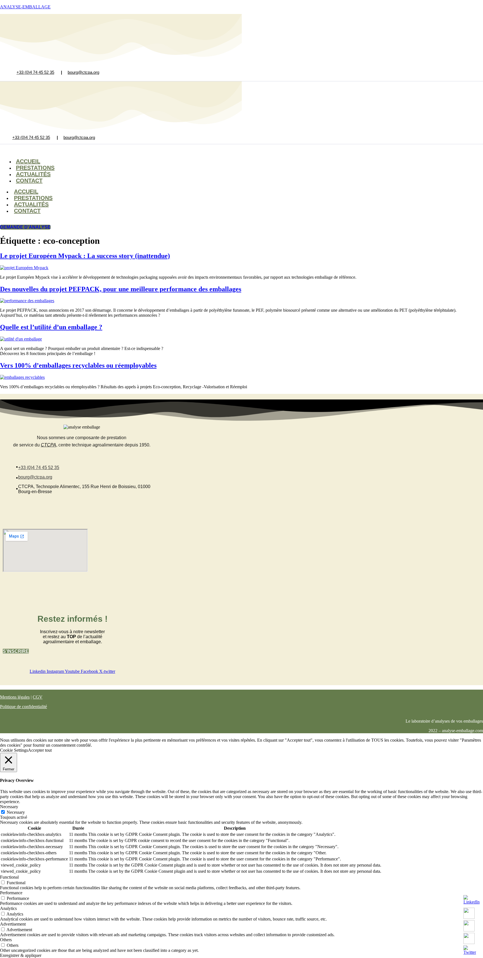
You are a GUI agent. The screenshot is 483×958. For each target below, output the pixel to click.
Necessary (16, 812)
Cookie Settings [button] (14, 750)
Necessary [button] (9, 806)
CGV (37, 697)
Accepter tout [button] (40, 750)
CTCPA (48, 445)
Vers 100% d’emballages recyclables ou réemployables (78, 365)
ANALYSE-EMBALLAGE (25, 6)
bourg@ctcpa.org (83, 72)
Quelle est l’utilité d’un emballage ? (51, 327)
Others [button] (6, 939)
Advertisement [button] (13, 924)
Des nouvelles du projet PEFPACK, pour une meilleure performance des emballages (120, 289)
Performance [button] (11, 892)
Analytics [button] (8, 908)
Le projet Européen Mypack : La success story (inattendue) (85, 255)
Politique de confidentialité (23, 706)
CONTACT (29, 181)
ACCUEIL (26, 191)
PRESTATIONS (33, 198)
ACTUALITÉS (31, 204)
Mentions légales (15, 697)
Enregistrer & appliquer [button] (20, 955)
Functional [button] (9, 877)
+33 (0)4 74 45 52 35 (35, 72)
